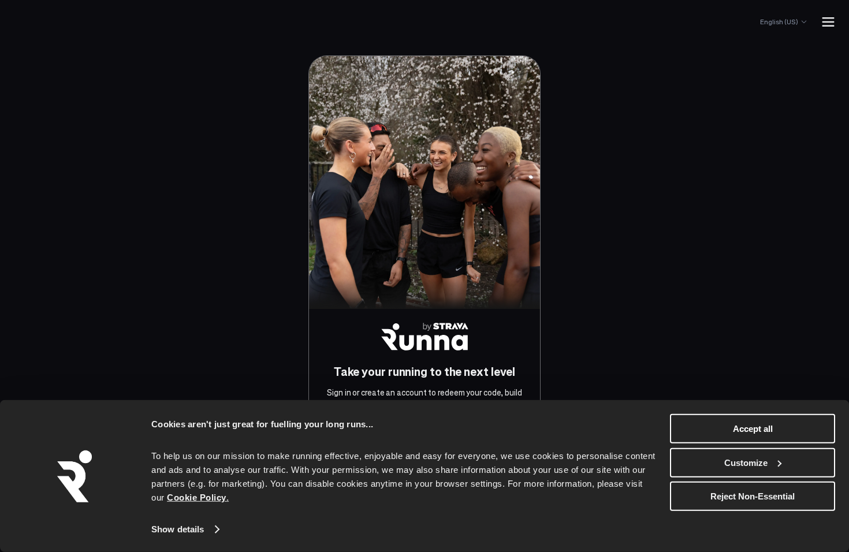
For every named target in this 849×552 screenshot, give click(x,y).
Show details (177, 529)
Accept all (753, 429)
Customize (746, 462)
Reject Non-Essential (752, 496)
